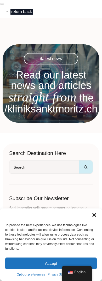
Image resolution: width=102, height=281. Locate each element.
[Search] (86, 167)
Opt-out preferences (31, 274)
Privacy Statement (60, 274)
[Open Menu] (2, 3)
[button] (94, 215)
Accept (51, 263)
